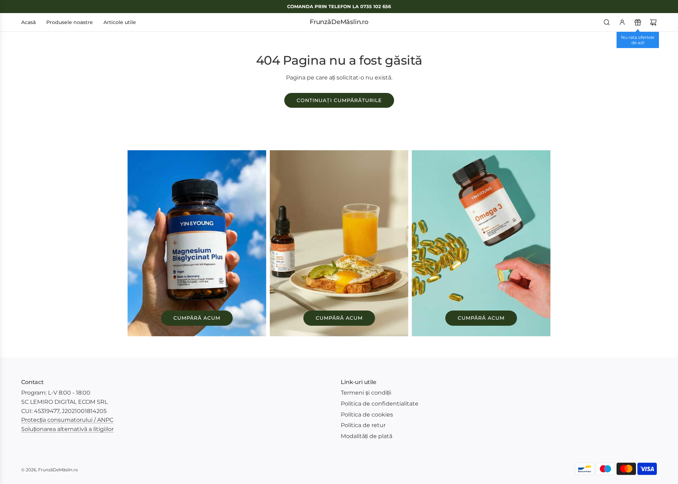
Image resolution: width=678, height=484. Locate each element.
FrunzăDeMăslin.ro (339, 22)
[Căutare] (606, 22)
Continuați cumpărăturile (339, 100)
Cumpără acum (196, 318)
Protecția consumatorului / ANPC (67, 420)
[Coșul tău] (653, 22)
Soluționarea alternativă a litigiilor (67, 429)
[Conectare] (622, 22)
